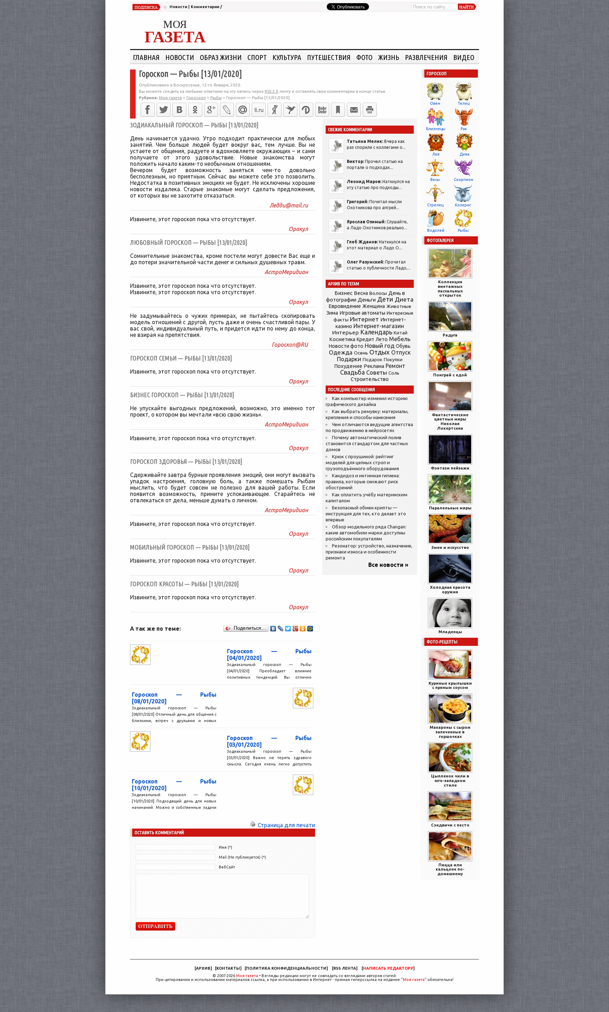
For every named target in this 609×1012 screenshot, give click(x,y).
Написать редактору (388, 968)
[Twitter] (163, 110)
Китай (400, 332)
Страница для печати (286, 825)
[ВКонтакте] (179, 110)
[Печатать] (370, 110)
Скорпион (463, 179)
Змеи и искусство (450, 547)
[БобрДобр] (322, 110)
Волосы (378, 293)
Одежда (340, 352)
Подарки (349, 359)
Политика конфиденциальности (286, 968)
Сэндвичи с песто (450, 825)
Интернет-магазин (378, 326)
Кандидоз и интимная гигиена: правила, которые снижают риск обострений (363, 481)
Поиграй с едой (450, 374)
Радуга (450, 335)
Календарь (376, 331)
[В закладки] (338, 110)
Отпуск (401, 352)
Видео (463, 57)
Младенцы (450, 631)
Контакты (228, 968)
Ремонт (395, 366)
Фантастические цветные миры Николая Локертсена (450, 421)
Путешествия (329, 57)
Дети (385, 299)
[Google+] (211, 110)
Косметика (342, 339)
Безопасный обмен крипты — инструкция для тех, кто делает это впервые (366, 513)
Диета (404, 299)
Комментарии (205, 7)
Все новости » (388, 565)
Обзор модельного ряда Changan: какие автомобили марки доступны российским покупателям (366, 532)
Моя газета (247, 976)
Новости (178, 7)
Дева (464, 154)
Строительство (370, 379)
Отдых (379, 352)
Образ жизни (221, 57)
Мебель (400, 339)
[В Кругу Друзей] (306, 110)
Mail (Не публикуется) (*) (242, 857)
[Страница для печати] (252, 825)
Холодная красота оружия (450, 589)
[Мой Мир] (310, 628)
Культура (286, 57)
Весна (361, 293)
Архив (203, 968)
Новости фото (346, 346)
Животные (398, 306)
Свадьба (352, 372)
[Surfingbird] (290, 110)
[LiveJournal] (227, 110)
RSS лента (344, 968)
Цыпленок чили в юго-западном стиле (450, 780)
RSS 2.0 (271, 91)
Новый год (379, 345)
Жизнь (388, 57)
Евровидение (344, 306)
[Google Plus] (295, 628)
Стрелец (435, 205)
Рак (464, 129)
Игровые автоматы (362, 313)
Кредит (365, 339)
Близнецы (435, 129)
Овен (435, 103)
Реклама (374, 366)
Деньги (367, 300)
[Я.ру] (274, 110)
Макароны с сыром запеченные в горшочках (450, 732)
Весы (435, 179)
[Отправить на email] (354, 110)
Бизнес (343, 293)
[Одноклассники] (195, 110)
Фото (364, 57)
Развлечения (426, 57)
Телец (463, 103)
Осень (361, 353)
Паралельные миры (450, 507)
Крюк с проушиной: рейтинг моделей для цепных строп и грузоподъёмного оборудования (362, 462)
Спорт (257, 57)
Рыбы (463, 230)
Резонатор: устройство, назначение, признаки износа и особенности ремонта (369, 551)
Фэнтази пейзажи (450, 468)
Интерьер (345, 332)
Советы (376, 372)
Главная (146, 57)
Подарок (372, 359)
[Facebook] (148, 110)
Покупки (393, 359)
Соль (393, 373)
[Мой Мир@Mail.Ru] (243, 110)
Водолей (435, 230)
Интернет (364, 319)
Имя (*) (225, 847)
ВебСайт (227, 867)
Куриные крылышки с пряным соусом (450, 685)
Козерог (463, 205)
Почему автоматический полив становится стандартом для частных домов (367, 443)
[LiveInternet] (259, 110)
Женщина (373, 306)
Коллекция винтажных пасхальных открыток (450, 288)
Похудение (348, 366)
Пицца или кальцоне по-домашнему (450, 869)
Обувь (403, 346)
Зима (332, 313)
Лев (435, 154)
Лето (382, 339)
